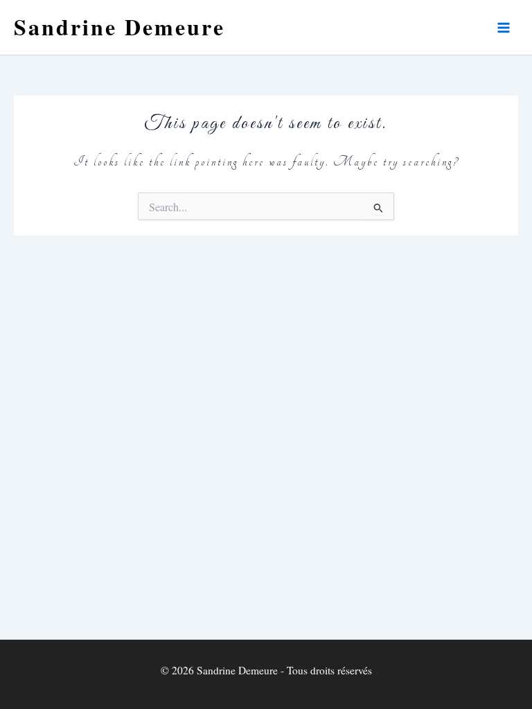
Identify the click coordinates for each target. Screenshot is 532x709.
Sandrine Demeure (119, 26)
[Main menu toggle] (503, 27)
